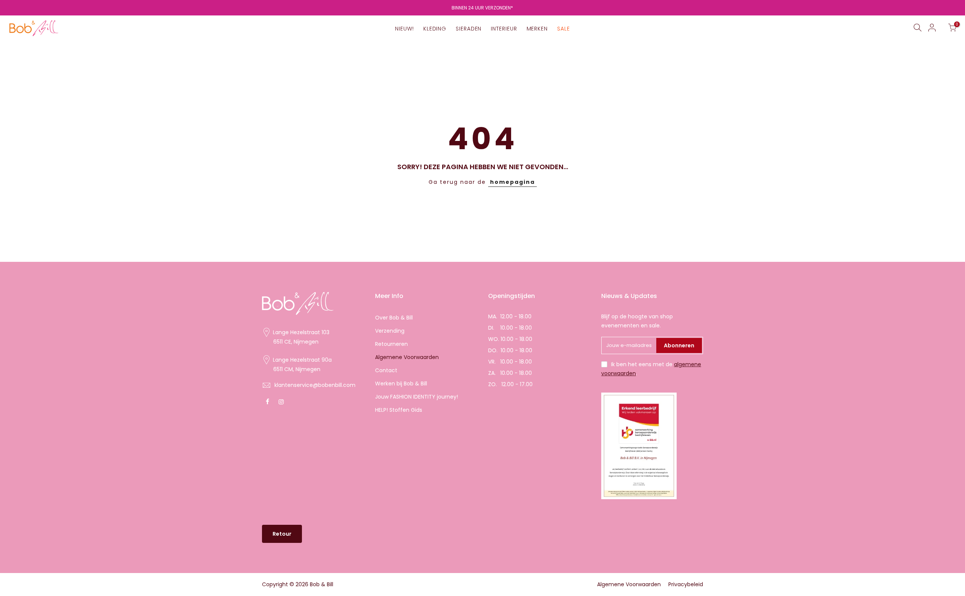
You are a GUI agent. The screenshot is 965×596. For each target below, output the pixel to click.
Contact (386, 370)
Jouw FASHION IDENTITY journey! (416, 396)
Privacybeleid (685, 584)
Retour (282, 534)
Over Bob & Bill (394, 317)
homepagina (512, 182)
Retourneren (391, 344)
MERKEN (537, 28)
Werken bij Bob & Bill (401, 383)
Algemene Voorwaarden (407, 357)
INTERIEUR (504, 28)
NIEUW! (404, 28)
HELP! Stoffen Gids (398, 410)
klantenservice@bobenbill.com (314, 385)
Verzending (389, 331)
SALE (563, 28)
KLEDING (434, 28)
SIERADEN (468, 28)
